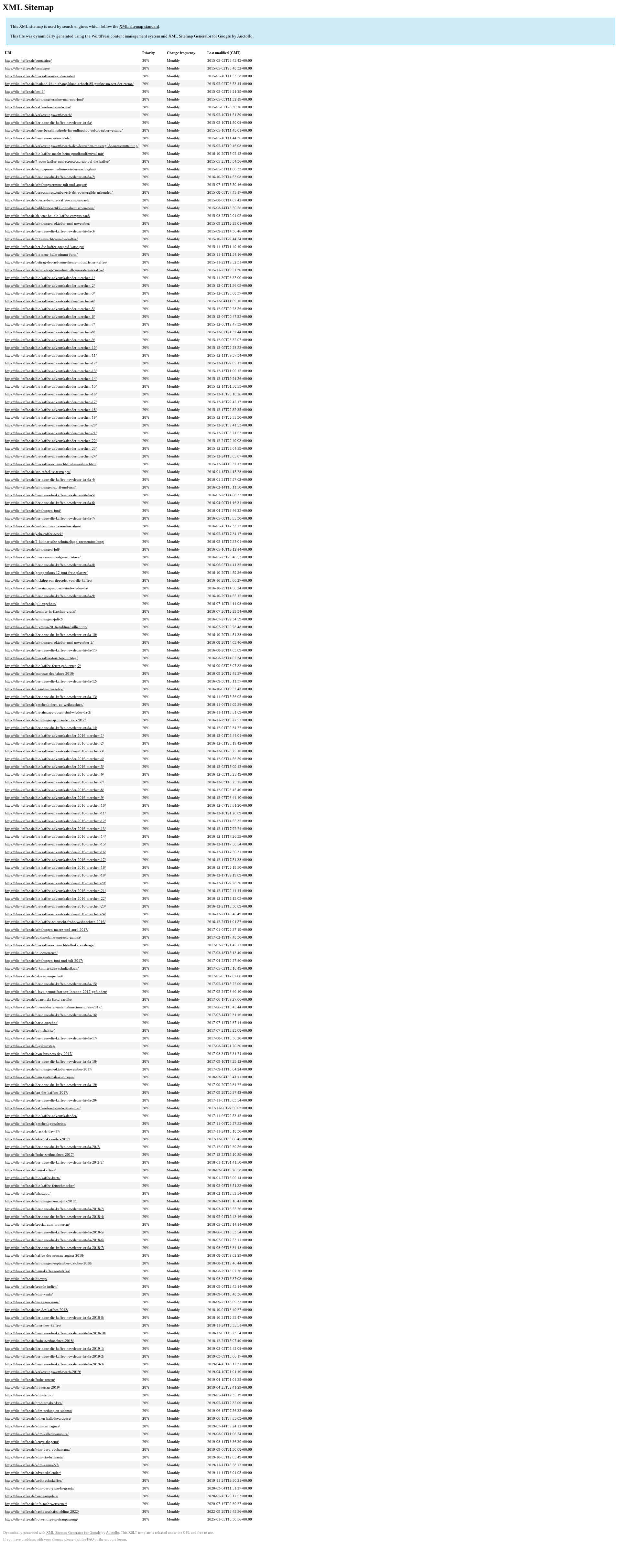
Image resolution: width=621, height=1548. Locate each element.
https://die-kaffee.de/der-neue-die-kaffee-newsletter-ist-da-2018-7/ (54, 1248)
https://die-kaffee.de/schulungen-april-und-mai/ (40, 487)
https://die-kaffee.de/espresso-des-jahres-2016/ (39, 673)
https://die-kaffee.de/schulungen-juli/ (32, 549)
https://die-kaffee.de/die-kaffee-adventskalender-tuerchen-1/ (50, 278)
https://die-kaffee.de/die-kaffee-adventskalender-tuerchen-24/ (51, 456)
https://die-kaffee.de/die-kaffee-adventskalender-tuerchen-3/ (50, 293)
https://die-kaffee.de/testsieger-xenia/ (32, 1302)
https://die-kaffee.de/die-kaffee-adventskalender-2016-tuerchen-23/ (55, 906)
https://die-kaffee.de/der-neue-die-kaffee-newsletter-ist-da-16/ (51, 1015)
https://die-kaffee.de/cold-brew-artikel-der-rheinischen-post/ (49, 208)
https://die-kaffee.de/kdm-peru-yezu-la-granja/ (39, 1488)
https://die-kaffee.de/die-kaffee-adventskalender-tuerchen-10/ (51, 347)
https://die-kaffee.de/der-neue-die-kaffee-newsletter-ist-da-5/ (50, 495)
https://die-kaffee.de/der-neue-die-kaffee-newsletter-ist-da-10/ (51, 635)
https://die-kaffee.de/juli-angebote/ (30, 604)
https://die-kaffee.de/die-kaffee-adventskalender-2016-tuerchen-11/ (55, 813)
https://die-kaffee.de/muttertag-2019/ (32, 1387)
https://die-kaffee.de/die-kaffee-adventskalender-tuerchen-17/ (51, 402)
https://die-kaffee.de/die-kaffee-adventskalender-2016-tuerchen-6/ (54, 774)
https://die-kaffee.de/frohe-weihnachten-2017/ (39, 1154)
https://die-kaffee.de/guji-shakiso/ (30, 1030)
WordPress (101, 36)
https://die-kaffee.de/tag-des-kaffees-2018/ (36, 1310)
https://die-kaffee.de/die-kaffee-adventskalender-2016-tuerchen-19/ (55, 875)
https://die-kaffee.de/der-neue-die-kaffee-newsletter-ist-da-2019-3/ (54, 1364)
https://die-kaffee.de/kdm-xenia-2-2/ (32, 1465)
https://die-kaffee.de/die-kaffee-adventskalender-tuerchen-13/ (51, 371)
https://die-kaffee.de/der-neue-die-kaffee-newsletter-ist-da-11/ (51, 650)
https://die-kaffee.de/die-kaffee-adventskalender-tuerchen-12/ (51, 363)
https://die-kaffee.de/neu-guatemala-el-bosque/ (39, 1077)
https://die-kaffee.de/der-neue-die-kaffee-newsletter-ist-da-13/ (51, 697)
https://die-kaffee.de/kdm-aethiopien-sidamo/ (38, 1411)
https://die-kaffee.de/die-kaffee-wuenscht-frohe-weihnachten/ (50, 464)
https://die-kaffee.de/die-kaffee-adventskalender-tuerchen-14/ (51, 379)
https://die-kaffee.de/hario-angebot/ (31, 1023)
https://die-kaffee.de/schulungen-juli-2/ (34, 619)
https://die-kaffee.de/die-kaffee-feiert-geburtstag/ (41, 658)
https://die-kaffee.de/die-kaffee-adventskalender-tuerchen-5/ (50, 309)
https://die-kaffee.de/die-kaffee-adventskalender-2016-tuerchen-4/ (54, 759)
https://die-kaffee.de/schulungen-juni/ (33, 510)
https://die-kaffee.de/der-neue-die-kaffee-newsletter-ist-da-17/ (51, 1038)
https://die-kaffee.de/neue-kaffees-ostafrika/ (37, 1271)
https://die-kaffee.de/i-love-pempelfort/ (34, 976)
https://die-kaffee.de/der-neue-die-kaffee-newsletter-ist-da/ (48, 122)
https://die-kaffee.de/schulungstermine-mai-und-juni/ (44, 99)
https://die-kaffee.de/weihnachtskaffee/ (33, 1480)
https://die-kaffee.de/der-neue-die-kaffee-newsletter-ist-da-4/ (50, 479)
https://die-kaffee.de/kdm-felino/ (29, 1395)
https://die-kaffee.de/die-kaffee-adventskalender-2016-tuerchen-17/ (55, 860)
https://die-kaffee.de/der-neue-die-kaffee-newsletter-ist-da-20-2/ (52, 1147)
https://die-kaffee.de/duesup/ (26, 1279)
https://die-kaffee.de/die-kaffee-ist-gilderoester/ (40, 76)
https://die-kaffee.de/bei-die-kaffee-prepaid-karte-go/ (44, 247)
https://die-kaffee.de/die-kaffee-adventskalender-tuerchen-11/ (51, 355)
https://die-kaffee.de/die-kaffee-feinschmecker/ (40, 1186)
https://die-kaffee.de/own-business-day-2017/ (38, 1054)
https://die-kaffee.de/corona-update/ (31, 1496)
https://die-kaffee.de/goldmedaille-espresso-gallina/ (43, 937)
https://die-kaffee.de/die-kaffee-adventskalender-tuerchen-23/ (51, 448)
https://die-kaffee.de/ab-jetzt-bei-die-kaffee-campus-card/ (47, 216)
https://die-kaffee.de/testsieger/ (27, 68)
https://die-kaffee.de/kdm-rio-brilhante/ (34, 1457)
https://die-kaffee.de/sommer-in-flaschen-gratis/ (40, 611)
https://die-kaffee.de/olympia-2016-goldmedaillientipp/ (46, 627)
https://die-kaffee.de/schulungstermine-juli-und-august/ (46, 185)
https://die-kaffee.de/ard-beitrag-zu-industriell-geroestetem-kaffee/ (54, 270)
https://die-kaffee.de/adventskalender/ (33, 1473)
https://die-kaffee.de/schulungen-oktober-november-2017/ (48, 1069)
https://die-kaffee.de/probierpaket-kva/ (33, 1403)
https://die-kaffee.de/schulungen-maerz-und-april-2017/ (46, 929)
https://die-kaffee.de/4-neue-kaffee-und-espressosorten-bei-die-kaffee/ (57, 161)
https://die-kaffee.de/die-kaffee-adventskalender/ (41, 1116)
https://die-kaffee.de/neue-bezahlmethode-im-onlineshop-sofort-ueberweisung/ (64, 130)
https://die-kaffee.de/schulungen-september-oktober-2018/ (48, 1263)
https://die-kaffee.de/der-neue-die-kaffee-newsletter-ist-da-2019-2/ (54, 1356)
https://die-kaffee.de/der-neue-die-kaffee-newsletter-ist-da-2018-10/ (55, 1333)
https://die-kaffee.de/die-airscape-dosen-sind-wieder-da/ (46, 588)
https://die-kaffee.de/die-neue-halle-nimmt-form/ (41, 254)
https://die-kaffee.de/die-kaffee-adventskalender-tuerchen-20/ (51, 425)
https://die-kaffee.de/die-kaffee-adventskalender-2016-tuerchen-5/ (54, 767)
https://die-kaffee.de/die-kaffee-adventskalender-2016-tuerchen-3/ (54, 751)
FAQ (90, 1539)
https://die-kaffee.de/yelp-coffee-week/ (34, 534)
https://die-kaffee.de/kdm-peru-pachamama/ (38, 1449)
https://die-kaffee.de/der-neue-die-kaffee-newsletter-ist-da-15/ (51, 984)
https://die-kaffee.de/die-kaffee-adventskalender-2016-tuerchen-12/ (55, 821)
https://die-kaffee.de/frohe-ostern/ (30, 1379)
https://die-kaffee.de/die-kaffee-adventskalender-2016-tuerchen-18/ (55, 867)
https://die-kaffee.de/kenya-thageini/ (32, 1442)
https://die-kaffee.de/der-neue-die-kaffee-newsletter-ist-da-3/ (50, 231)
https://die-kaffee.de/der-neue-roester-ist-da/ (38, 138)
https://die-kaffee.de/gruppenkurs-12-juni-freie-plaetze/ (46, 573)
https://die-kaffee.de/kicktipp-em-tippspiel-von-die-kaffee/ (48, 580)
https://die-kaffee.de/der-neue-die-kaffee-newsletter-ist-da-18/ (51, 1061)
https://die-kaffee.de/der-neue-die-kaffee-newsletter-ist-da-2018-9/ (54, 1317)
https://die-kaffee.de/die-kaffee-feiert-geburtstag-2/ (43, 666)
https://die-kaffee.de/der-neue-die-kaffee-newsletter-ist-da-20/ (51, 1100)
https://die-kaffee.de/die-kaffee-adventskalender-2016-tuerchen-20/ (55, 883)
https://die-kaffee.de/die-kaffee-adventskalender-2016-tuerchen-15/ (55, 844)
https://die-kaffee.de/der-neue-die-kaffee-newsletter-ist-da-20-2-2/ (54, 1162)
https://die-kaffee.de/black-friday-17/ (32, 1131)
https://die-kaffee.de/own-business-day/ (34, 689)
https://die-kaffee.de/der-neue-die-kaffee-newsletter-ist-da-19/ (51, 1085)
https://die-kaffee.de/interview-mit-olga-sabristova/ (43, 557)
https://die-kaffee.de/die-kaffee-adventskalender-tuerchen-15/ (51, 386)
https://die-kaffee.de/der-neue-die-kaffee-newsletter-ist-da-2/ (50, 177)
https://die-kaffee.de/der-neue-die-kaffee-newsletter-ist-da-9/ (50, 596)
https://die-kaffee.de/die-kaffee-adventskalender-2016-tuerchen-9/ (54, 798)
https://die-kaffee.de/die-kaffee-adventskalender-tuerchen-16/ (51, 394)
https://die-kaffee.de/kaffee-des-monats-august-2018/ (44, 1255)
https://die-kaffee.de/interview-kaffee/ (33, 1325)
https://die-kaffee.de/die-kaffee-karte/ (32, 1178)
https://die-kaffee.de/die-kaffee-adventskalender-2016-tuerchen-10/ (55, 805)
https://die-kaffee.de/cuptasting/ (28, 60)
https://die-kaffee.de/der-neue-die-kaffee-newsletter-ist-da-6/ (50, 503)
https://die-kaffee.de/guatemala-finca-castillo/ (38, 999)
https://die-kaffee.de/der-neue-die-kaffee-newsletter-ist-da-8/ (50, 565)
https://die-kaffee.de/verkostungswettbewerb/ (38, 115)
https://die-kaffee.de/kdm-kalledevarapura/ (37, 1434)
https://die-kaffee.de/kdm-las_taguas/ (32, 1426)
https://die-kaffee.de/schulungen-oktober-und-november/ (47, 223)
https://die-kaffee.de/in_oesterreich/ (31, 953)
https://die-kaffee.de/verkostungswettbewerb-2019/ (43, 1372)
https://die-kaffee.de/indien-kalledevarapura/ (38, 1418)
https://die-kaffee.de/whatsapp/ (27, 1193)
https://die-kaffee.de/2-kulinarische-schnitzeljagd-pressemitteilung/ (54, 541)
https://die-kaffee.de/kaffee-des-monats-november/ (43, 1108)
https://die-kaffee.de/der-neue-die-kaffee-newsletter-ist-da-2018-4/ (54, 1217)
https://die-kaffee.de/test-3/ (25, 91)
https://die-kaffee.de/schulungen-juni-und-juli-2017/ (44, 960)
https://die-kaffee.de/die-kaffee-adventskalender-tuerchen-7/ (50, 324)
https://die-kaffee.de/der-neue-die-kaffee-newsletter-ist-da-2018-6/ (54, 1240)
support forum (115, 1539)
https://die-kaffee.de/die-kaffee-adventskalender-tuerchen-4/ (50, 301)
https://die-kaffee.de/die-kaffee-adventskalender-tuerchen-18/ (51, 410)
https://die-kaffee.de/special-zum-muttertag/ (37, 1224)
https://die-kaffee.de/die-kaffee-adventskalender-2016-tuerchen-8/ (54, 790)
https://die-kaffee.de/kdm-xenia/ (29, 1294)
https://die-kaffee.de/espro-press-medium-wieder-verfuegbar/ (50, 169)
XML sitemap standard (139, 26)
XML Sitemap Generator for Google (200, 36)
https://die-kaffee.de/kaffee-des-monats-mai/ (38, 107)
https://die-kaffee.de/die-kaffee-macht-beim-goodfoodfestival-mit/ (54, 154)
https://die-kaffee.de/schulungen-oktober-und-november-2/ (49, 642)
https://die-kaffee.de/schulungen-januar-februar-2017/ (45, 720)
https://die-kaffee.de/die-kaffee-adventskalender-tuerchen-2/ (50, 285)
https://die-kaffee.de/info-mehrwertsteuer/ (36, 1504)
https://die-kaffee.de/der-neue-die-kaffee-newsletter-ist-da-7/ (50, 518)
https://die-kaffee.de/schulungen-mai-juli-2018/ (40, 1201)
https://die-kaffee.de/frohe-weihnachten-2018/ (39, 1341)
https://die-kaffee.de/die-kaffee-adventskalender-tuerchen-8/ (50, 332)
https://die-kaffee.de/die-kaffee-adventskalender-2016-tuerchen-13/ (55, 829)
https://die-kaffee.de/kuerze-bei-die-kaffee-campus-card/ (47, 200)
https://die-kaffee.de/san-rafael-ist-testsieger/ (38, 472)
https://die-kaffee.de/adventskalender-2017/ (37, 1139)
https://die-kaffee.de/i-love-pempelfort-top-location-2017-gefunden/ (56, 992)
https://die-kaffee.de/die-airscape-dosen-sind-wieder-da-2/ (48, 712)
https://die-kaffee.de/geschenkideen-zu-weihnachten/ (44, 704)
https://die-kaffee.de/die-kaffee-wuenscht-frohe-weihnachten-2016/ (55, 922)
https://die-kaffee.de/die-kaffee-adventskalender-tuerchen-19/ (51, 417)
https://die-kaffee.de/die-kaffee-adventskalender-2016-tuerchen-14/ (55, 836)
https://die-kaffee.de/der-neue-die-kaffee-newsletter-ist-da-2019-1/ (54, 1348)
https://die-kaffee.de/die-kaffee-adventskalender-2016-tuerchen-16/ (55, 852)
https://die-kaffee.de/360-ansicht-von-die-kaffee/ (41, 239)
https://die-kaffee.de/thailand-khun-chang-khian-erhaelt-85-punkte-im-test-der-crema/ (69, 84)
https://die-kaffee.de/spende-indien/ (31, 1286)
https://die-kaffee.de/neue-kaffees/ (30, 1170)
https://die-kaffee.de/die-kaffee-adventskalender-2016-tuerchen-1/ (54, 735)
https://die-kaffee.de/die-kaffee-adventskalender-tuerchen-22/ (51, 441)
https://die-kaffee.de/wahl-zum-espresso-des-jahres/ (43, 526)
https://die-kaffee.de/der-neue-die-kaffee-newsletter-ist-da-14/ (51, 728)
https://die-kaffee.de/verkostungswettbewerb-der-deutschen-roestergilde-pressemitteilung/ (71, 146)
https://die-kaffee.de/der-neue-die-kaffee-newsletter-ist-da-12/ (51, 681)
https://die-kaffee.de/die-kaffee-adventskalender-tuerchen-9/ (50, 340)
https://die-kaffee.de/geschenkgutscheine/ (35, 1123)
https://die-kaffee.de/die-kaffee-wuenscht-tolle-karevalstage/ (49, 945)
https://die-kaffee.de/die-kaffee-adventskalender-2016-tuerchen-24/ (55, 914)
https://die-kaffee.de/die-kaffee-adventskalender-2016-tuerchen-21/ (55, 891)
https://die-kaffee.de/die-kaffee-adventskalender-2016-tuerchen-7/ (54, 782)
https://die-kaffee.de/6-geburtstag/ (30, 1046)
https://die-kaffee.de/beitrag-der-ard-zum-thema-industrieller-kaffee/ (56, 262)
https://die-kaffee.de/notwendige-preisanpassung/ (41, 1519)
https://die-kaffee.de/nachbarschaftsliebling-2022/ (42, 1511)
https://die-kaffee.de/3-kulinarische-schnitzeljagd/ (42, 968)
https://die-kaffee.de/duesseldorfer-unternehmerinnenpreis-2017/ (53, 1007)
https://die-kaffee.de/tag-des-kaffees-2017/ (36, 1092)
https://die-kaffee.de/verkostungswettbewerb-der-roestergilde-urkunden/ (59, 192)
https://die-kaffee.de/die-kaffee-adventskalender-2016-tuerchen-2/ (54, 743)
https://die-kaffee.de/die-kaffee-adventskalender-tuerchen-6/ (50, 316)
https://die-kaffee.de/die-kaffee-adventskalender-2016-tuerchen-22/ (55, 898)
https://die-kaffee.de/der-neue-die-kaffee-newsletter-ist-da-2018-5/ (54, 1232)
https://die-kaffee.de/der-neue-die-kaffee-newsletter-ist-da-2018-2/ (54, 1209)
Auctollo (245, 36)
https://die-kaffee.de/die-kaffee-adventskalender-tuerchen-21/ (51, 433)
